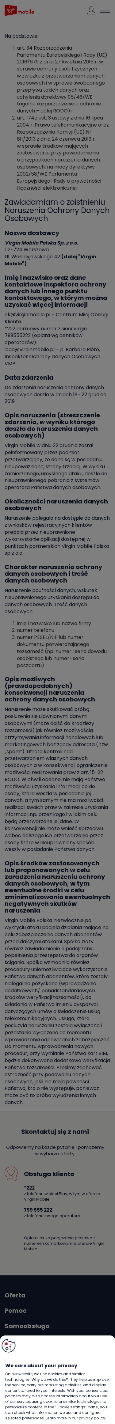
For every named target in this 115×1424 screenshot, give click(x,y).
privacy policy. (92, 1418)
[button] (8, 1346)
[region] (57, 1379)
